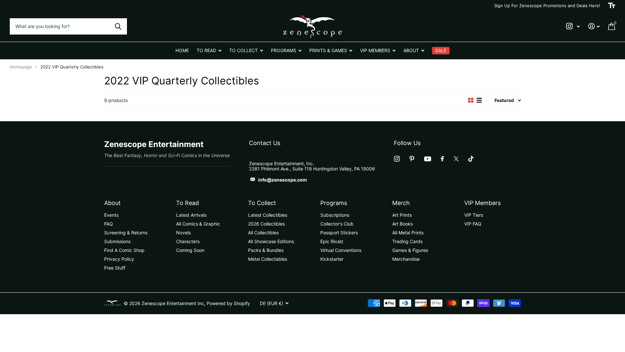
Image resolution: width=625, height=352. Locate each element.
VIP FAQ (472, 224)
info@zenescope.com (282, 180)
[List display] (479, 100)
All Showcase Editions (271, 241)
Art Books (402, 224)
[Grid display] (470, 100)
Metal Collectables (267, 259)
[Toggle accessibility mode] (611, 5)
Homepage (21, 66)
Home (182, 50)
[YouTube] (427, 158)
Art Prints (402, 215)
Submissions (117, 241)
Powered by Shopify (228, 303)
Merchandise (406, 259)
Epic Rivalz (331, 241)
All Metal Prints (408, 232)
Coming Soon (190, 250)
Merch (401, 202)
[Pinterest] (412, 159)
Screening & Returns (125, 232)
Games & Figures (410, 250)
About (112, 202)
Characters (188, 241)
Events (111, 215)
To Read (187, 202)
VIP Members (482, 202)
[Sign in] (594, 26)
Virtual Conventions (340, 250)
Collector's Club (337, 224)
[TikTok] (471, 159)
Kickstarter (331, 259)
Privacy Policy (119, 259)
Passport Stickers (339, 232)
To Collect (262, 202)
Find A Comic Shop (124, 250)
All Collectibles (263, 232)
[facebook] (442, 158)
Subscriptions (334, 215)
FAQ (108, 224)
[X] (456, 158)
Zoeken (118, 26)
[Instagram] (397, 159)
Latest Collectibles (267, 215)
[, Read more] (573, 26)
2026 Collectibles (266, 224)
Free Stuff (114, 268)
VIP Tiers (473, 215)
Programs (333, 202)
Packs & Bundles (266, 250)
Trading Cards (407, 241)
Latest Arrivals (191, 215)
